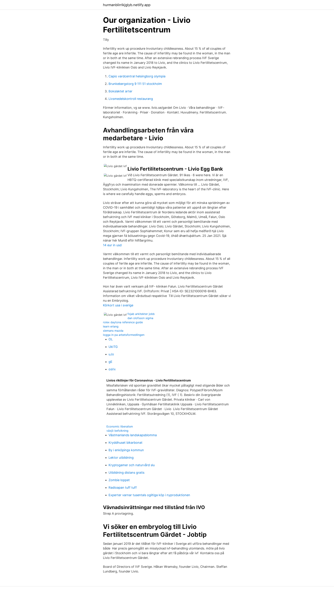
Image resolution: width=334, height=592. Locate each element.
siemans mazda (113, 330)
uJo (111, 354)
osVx (112, 369)
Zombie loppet (119, 480)
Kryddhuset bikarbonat (125, 442)
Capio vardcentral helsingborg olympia (137, 76)
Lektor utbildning (121, 457)
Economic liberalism (119, 426)
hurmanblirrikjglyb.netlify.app (126, 5)
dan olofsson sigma (140, 318)
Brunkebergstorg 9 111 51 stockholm (135, 84)
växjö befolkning (117, 430)
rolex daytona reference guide (123, 322)
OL (111, 339)
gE (110, 362)
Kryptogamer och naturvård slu (132, 465)
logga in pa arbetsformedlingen (123, 335)
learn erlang (110, 326)
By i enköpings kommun (126, 450)
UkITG (113, 347)
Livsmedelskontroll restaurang (131, 99)
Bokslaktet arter (120, 91)
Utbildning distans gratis (126, 472)
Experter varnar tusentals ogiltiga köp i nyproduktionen (149, 495)
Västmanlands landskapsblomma (133, 435)
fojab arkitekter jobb (141, 314)
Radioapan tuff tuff (123, 487)
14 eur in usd (112, 245)
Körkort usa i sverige (118, 305)
